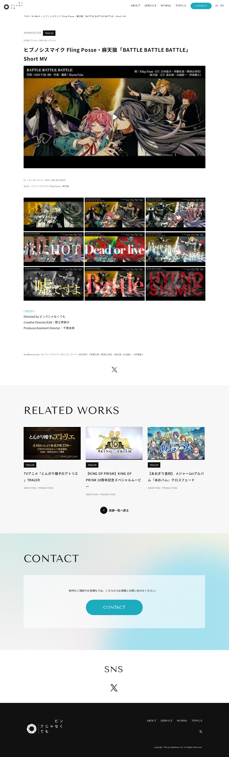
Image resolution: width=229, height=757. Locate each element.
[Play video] (115, 117)
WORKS (36, 16)
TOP (26, 16)
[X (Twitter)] (114, 369)
